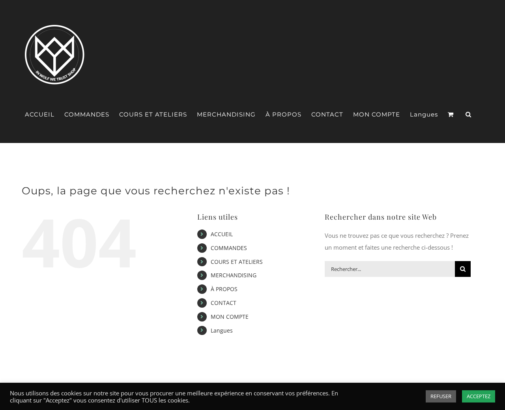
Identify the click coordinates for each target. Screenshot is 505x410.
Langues (222, 330)
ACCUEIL (222, 234)
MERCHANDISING (233, 275)
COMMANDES (229, 248)
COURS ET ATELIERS (237, 261)
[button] (468, 114)
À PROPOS (224, 289)
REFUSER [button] (440, 396)
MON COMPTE (230, 316)
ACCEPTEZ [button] (478, 396)
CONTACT (223, 303)
